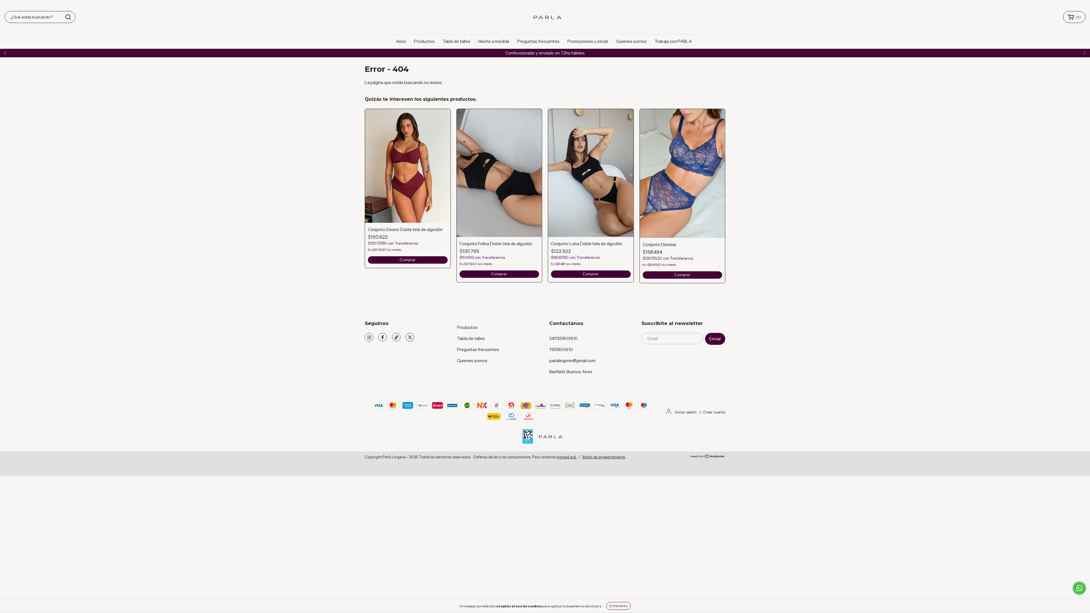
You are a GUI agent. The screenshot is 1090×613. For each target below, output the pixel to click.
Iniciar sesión (686, 412)
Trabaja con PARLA (673, 41)
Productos (424, 41)
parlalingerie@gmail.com (572, 360)
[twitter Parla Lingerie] (410, 337)
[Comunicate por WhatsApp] (1079, 588)
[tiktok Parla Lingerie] (396, 337)
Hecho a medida (493, 41)
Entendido (618, 606)
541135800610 (563, 338)
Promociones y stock (587, 41)
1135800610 (561, 349)
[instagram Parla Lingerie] (369, 337)
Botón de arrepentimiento (603, 457)
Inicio (401, 41)
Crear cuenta (714, 412)
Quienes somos (631, 41)
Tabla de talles (456, 41)
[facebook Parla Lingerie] (382, 337)
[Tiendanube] (707, 457)
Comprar (408, 260)
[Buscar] (68, 17)
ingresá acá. (567, 457)
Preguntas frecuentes (538, 41)
